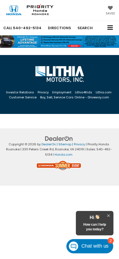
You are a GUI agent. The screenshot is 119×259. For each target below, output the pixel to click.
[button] (22, 28)
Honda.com (64, 154)
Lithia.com (104, 92)
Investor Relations (20, 92)
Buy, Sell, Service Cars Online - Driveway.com (74, 97)
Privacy (43, 92)
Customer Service (23, 97)
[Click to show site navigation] (110, 28)
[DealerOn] (59, 138)
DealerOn (49, 144)
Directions (59, 28)
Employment (61, 92)
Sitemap (64, 144)
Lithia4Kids (83, 92)
